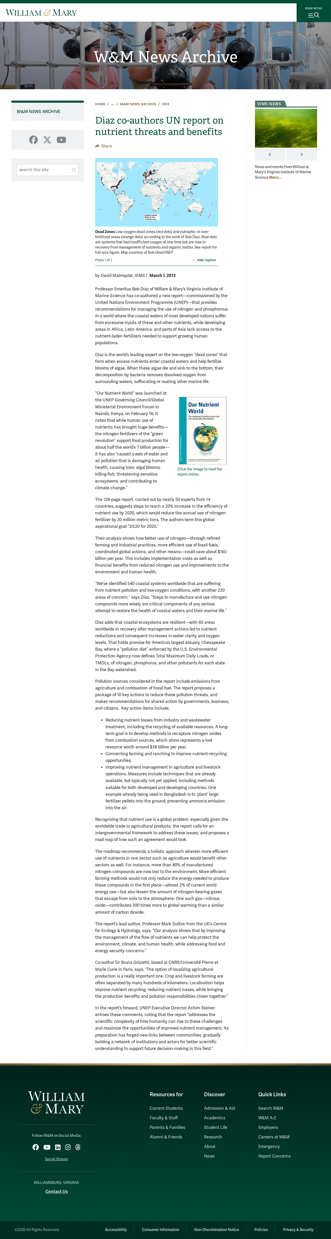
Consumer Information (160, 1230)
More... (275, 177)
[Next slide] (213, 188)
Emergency (269, 1146)
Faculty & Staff (164, 1118)
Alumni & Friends (166, 1137)
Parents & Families (167, 1127)
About (209, 1146)
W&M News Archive (166, 57)
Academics (214, 1118)
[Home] (41, 12)
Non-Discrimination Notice (216, 1230)
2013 (165, 104)
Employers (268, 1127)
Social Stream (56, 1159)
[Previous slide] (99, 188)
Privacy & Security (298, 1230)
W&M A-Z (267, 1118)
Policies (261, 1230)
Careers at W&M (274, 1137)
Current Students (166, 1108)
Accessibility (116, 1230)
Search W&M (270, 1108)
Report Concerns (274, 1156)
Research (213, 1137)
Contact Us (57, 1191)
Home (100, 104)
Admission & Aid (219, 1108)
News (209, 1156)
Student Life (215, 1127)
